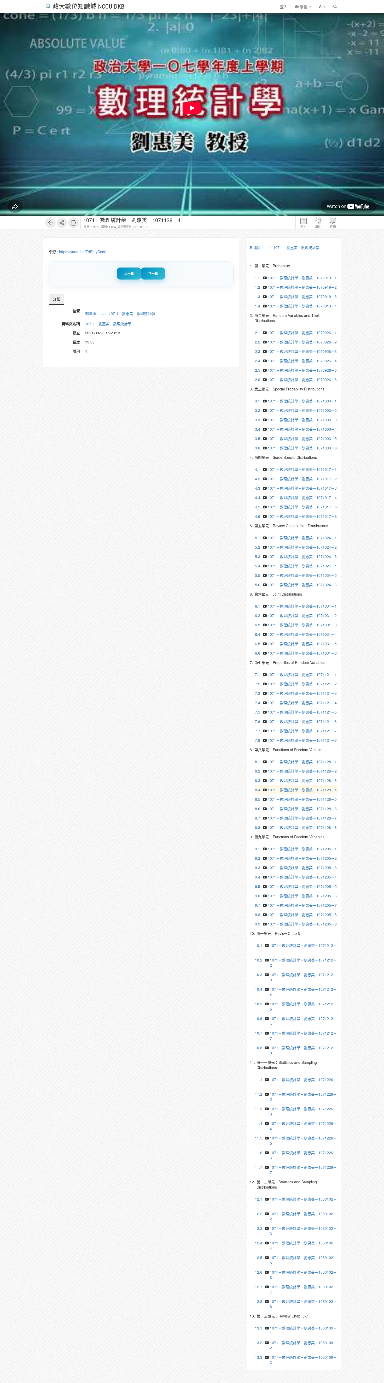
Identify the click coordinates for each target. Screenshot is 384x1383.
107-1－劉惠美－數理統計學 (132, 313)
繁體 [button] (303, 6)
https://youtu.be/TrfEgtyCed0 (82, 251)
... (102, 313)
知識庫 (90, 313)
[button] (322, 6)
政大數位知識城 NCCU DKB (88, 6)
